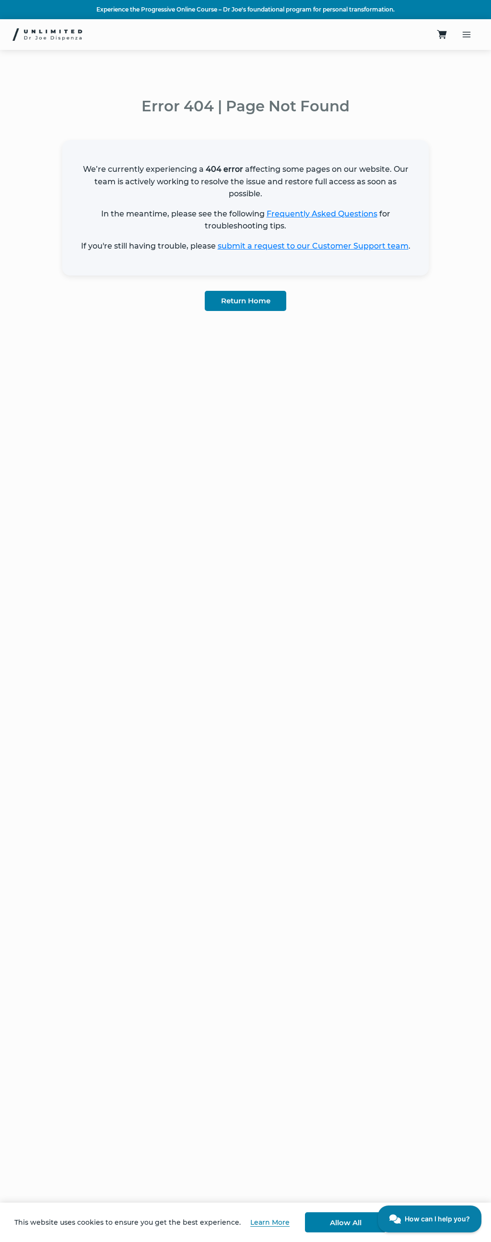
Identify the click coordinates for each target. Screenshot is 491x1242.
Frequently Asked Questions (322, 213)
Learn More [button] (270, 1222)
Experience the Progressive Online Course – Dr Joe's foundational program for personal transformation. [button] (245, 9)
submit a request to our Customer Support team (313, 246)
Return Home (245, 300)
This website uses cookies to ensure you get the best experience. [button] (127, 1222)
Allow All (346, 1222)
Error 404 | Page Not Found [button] (245, 106)
